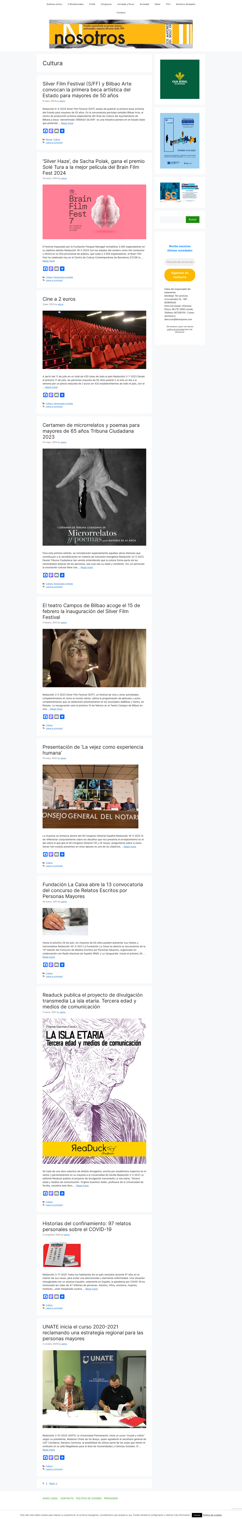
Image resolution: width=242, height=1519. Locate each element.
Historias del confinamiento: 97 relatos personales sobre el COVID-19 (87, 1226)
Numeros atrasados (185, 4)
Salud (157, 4)
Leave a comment (54, 142)
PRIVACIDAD (111, 1498)
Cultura (56, 139)
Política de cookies (212, 1515)
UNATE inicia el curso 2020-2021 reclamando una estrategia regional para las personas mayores (93, 1332)
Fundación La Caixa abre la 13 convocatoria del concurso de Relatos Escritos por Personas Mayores (93, 890)
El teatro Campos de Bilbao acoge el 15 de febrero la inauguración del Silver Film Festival (91, 611)
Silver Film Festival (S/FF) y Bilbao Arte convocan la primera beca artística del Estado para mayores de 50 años (87, 89)
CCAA (92, 4)
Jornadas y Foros (125, 4)
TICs (168, 4)
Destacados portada (63, 277)
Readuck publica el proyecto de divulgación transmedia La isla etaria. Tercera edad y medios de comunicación (93, 1001)
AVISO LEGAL (50, 1498)
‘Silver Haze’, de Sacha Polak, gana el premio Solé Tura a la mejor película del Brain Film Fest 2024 (94, 167)
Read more (67, 123)
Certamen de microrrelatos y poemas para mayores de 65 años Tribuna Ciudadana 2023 (91, 431)
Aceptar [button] (197, 1515)
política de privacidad (175, 329)
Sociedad (144, 4)
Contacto (121, 12)
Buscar (192, 219)
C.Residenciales (76, 4)
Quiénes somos (54, 4)
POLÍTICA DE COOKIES (89, 1498)
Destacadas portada (63, 403)
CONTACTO (67, 1498)
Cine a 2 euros (59, 299)
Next (53, 1483)
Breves (49, 139)
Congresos (106, 4)
